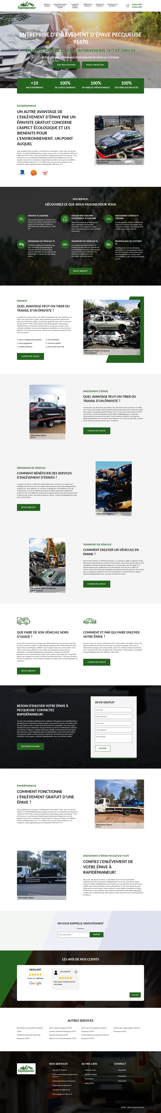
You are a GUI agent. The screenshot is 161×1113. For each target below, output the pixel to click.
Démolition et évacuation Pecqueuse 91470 (30, 1029)
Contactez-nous (90, 1070)
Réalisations (89, 1079)
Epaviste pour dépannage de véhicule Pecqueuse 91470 (127, 1029)
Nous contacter (95, 65)
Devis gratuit (80, 271)
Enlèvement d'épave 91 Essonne (75, 6)
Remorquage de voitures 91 (113, 5)
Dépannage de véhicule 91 (87, 5)
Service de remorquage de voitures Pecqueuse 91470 (93, 1029)
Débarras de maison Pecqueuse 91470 (62, 1038)
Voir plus (135, 995)
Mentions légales (91, 1074)
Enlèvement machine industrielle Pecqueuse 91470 (28, 1036)
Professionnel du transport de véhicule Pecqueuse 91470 (95, 1036)
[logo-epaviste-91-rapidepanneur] (27, 6)
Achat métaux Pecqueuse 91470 (60, 1028)
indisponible (137, 5)
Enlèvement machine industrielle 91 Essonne (60, 6)
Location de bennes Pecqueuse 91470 (62, 1031)
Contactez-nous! (30, 356)
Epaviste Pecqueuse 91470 (58, 1035)
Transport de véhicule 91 (100, 5)
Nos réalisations (66, 65)
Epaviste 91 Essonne (47, 5)
